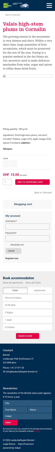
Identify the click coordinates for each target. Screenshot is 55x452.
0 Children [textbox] (10, 327)
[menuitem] (10, 444)
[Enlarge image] (27, 99)
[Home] (17, 5)
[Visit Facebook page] (3, 379)
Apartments (39, 290)
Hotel (15, 290)
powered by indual (12, 448)
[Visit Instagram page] (5, 379)
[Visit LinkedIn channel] (6, 379)
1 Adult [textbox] (8, 320)
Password (10, 233)
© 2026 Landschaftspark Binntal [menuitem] (18, 440)
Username (11, 221)
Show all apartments (13, 282)
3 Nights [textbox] (9, 312)
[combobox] (27, 298)
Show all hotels (33, 282)
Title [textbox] (7, 403)
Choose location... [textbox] (14, 297)
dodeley (37, 431)
